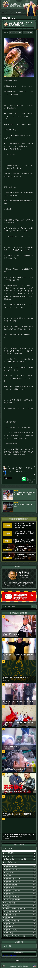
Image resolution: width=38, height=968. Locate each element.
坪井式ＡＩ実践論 (20, 930)
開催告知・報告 (20, 915)
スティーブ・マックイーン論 (20, 936)
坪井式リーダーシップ (20, 882)
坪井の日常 (8, 848)
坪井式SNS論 (20, 888)
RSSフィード (19, 960)
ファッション (20, 856)
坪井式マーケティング (20, 879)
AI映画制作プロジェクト (20, 912)
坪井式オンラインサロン (20, 891)
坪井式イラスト (20, 924)
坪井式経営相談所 (20, 885)
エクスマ (20, 876)
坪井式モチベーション (20, 870)
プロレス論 (20, 933)
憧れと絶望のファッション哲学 (20, 859)
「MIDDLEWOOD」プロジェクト (20, 909)
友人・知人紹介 (20, 903)
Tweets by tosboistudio (9, 955)
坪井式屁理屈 (28, 32)
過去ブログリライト (19, 918)
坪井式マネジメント (20, 867)
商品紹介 (20, 906)
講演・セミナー (20, 873)
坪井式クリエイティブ (20, 921)
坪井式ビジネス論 (15, 32)
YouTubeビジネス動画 (20, 900)
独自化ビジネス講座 (20, 897)
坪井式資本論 (20, 894)
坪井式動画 (20, 927)
